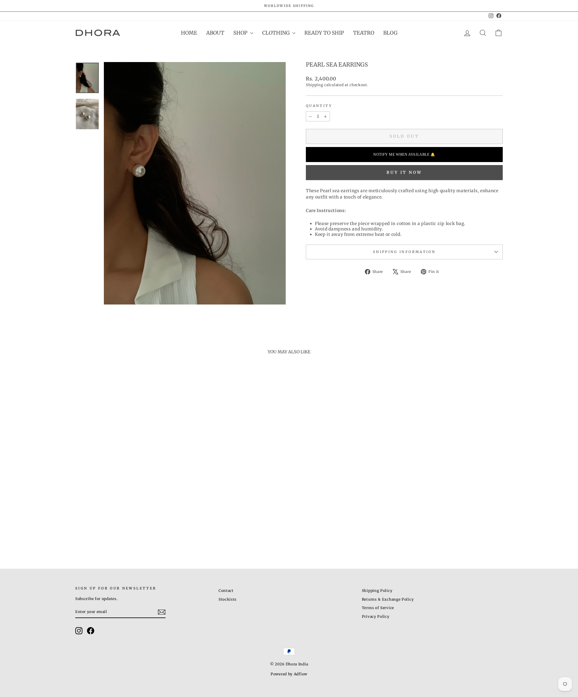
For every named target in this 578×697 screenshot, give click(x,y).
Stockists (228, 599)
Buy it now (404, 172)
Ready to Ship (324, 33)
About (215, 33)
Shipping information (404, 252)
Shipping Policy (377, 590)
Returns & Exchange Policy (388, 599)
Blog (390, 33)
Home (189, 33)
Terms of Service (378, 607)
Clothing (276, 33)
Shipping (314, 85)
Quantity (319, 106)
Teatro (363, 33)
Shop (241, 33)
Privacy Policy (376, 616)
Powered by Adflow (289, 674)
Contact (226, 590)
